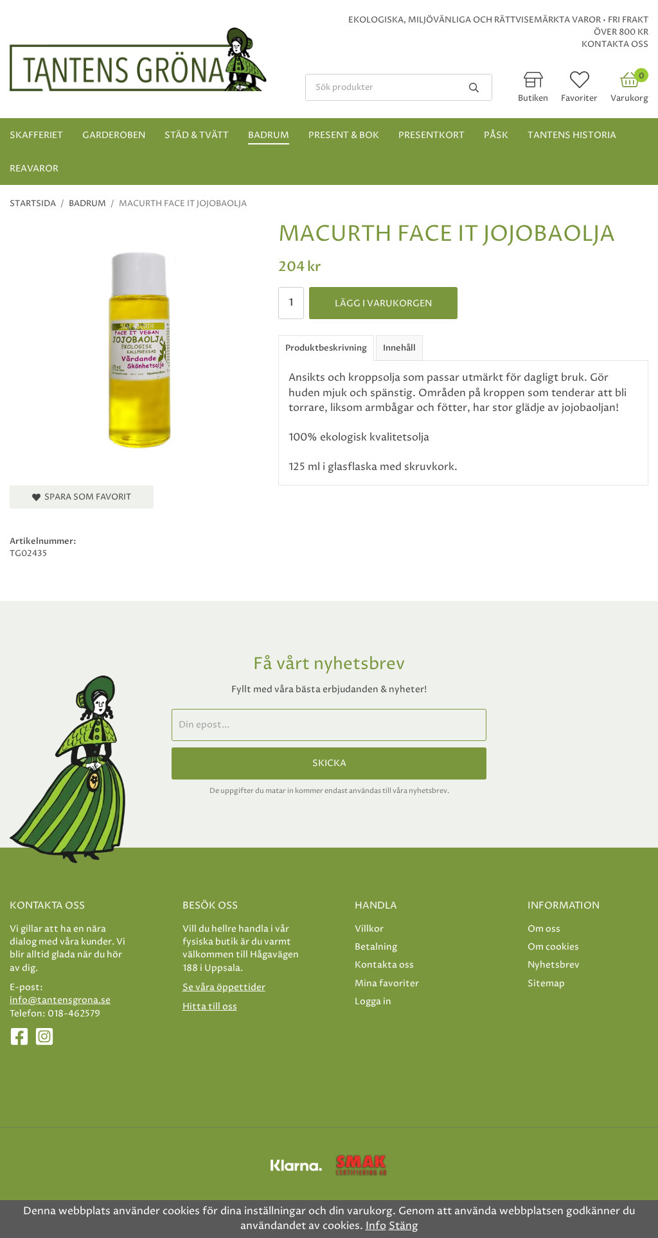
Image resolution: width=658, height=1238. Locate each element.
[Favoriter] (579, 84)
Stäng (403, 1226)
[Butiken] (533, 84)
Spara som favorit (85, 497)
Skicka (329, 763)
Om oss (544, 929)
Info (376, 1226)
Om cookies (553, 947)
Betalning (376, 947)
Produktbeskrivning (326, 348)
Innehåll (399, 348)
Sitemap (546, 983)
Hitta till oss (209, 1006)
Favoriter (579, 98)
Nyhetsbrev (554, 965)
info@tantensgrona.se (60, 1000)
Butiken (533, 98)
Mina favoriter (387, 983)
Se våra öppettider (223, 987)
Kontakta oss (615, 44)
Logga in (373, 1001)
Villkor (369, 929)
